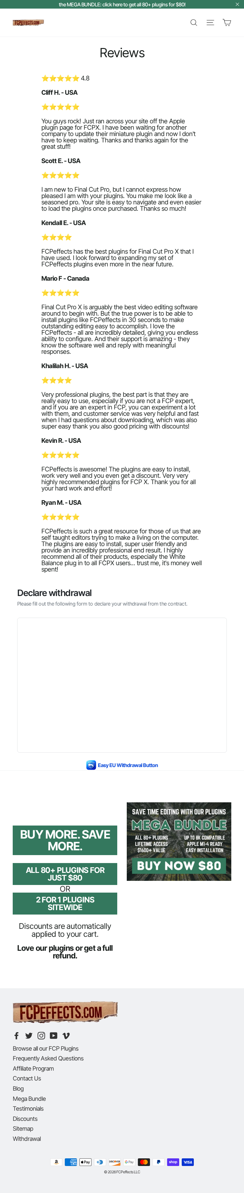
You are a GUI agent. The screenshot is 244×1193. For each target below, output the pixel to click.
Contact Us (27, 1078)
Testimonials (28, 1108)
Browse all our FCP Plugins (45, 1048)
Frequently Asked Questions (48, 1058)
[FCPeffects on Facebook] (16, 1035)
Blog (18, 1088)
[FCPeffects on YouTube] (54, 1035)
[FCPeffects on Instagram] (41, 1035)
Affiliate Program (33, 1068)
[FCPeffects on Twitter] (29, 1035)
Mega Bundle (29, 1098)
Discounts (25, 1118)
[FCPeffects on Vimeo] (66, 1035)
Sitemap (23, 1128)
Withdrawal (27, 1138)
